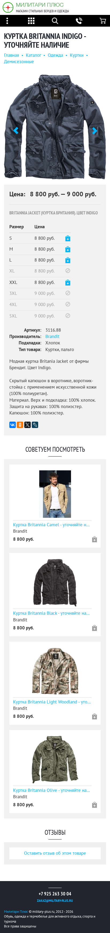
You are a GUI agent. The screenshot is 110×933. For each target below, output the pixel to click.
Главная (11, 55)
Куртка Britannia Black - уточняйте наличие (52, 613)
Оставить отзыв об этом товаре (55, 853)
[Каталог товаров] (31, 21)
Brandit (52, 336)
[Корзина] (103, 21)
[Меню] (7, 21)
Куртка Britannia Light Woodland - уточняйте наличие (52, 702)
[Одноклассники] (20, 425)
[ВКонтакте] (12, 425)
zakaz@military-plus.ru (55, 901)
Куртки (77, 55)
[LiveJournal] (35, 425)
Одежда (55, 55)
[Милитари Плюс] (8, 7)
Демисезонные (19, 61)
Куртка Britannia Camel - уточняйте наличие (52, 525)
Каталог (33, 55)
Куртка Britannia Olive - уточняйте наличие (52, 790)
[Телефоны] (79, 21)
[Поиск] (55, 21)
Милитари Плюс (40, 5)
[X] (27, 425)
